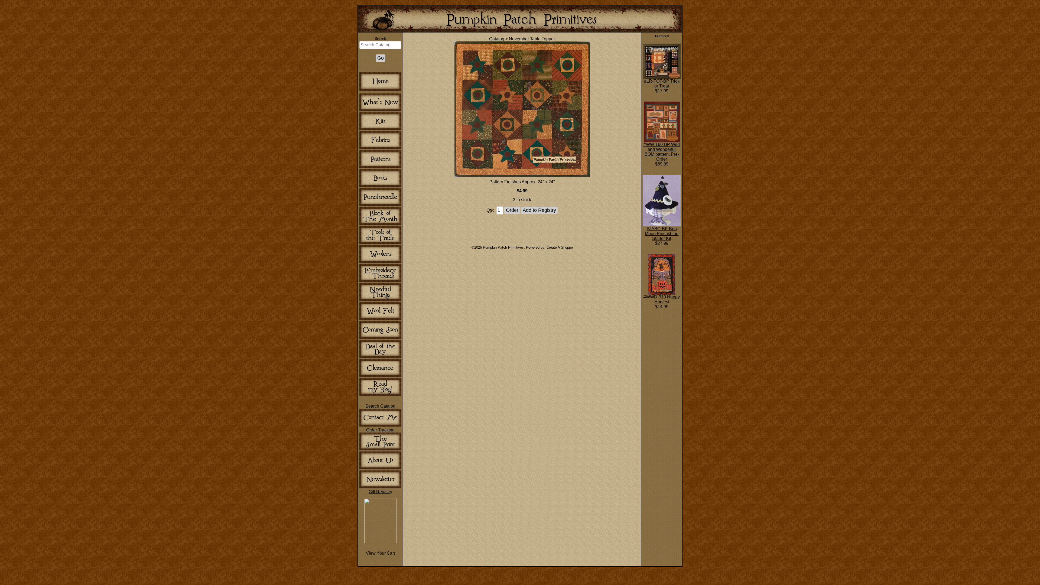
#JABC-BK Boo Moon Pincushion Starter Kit (661, 233)
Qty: (490, 210)
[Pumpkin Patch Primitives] (380, 542)
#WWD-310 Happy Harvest (662, 299)
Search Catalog (380, 406)
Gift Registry (380, 491)
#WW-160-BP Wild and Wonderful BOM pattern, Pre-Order (662, 151)
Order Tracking (380, 430)
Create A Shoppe (560, 247)
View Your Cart (380, 553)
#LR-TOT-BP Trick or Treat (662, 83)
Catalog (496, 39)
